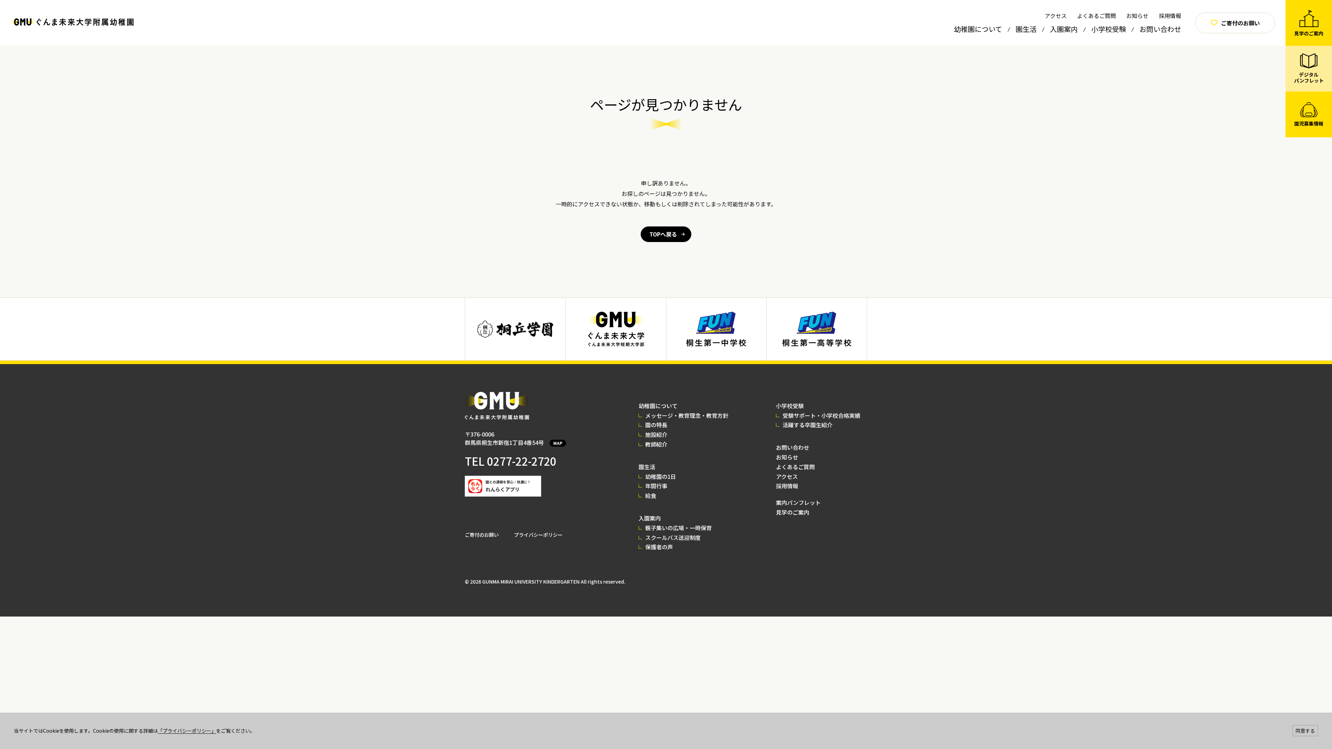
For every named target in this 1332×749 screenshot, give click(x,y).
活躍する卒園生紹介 (807, 425)
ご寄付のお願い (482, 534)
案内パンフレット (798, 502)
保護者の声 (659, 547)
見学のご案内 (792, 512)
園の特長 (656, 425)
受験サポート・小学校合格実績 (821, 415)
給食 (650, 495)
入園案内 (1064, 29)
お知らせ (1137, 15)
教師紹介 (656, 444)
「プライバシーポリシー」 (187, 730)
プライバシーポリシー (538, 534)
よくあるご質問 (1096, 15)
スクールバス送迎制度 (673, 537)
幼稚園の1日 (660, 476)
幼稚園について (978, 29)
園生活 (1026, 29)
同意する (1305, 730)
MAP (557, 443)
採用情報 (1170, 15)
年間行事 (656, 486)
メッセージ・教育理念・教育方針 (686, 415)
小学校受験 (1108, 29)
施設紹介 (656, 434)
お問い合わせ (1160, 29)
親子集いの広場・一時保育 (678, 528)
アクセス (1056, 15)
